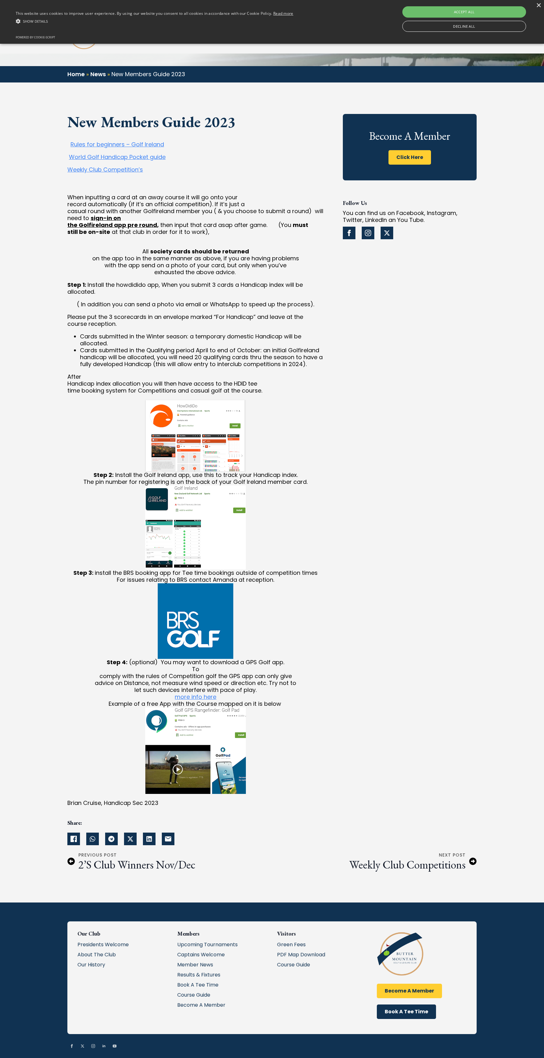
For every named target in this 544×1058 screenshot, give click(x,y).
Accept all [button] (464, 11)
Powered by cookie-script (35, 37)
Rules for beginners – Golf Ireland (117, 144)
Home (76, 74)
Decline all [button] (464, 26)
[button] (154, 21)
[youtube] (114, 1046)
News (98, 74)
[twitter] (387, 233)
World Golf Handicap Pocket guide (117, 157)
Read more (283, 13)
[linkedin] (103, 1046)
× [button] (538, 5)
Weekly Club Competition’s (105, 169)
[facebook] (349, 233)
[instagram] (368, 233)
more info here (195, 697)
